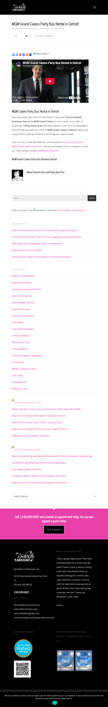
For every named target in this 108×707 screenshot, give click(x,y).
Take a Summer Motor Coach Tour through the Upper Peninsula (44, 230)
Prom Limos (18, 362)
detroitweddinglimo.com (26, 613)
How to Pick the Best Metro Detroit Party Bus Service (38, 415)
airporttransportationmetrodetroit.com (34, 617)
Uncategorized (19, 382)
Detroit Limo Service (22, 296)
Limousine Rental (20, 335)
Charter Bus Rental (21, 282)
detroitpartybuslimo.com (27, 605)
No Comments (45, 36)
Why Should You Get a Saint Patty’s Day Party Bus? (37, 422)
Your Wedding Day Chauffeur (27, 469)
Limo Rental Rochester (23, 329)
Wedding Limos (20, 388)
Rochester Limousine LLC (73, 210)
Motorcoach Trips (21, 342)
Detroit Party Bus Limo (27, 403)
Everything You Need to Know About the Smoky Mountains (41, 257)
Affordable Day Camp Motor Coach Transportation (37, 243)
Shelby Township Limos (24, 369)
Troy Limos (17, 375)
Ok (54, 703)
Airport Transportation (23, 276)
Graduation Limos (21, 309)
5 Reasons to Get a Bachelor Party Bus (31, 435)
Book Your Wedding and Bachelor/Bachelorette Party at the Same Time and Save (52, 456)
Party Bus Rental (58, 28)
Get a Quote (54, 529)
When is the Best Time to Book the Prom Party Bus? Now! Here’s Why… (47, 409)
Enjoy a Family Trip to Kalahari (27, 250)
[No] (104, 699)
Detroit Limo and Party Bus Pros (25, 28)
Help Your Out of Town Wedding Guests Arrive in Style (39, 482)
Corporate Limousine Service (26, 289)
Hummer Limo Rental (22, 316)
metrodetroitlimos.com (26, 609)
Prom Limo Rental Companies (27, 355)
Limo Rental (18, 322)
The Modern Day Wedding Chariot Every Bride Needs (39, 462)
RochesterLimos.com (48, 150)
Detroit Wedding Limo (23, 302)
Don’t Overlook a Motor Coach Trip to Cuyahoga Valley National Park (46, 237)
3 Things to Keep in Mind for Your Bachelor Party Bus (39, 476)
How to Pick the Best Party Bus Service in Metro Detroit (40, 429)
